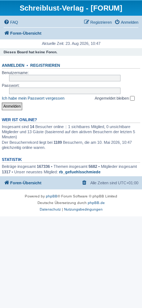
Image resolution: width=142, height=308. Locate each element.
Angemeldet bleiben (112, 98)
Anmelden (13, 65)
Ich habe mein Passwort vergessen (33, 98)
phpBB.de (96, 203)
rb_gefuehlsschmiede (79, 172)
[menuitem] (11, 22)
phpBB (52, 196)
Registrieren (45, 65)
